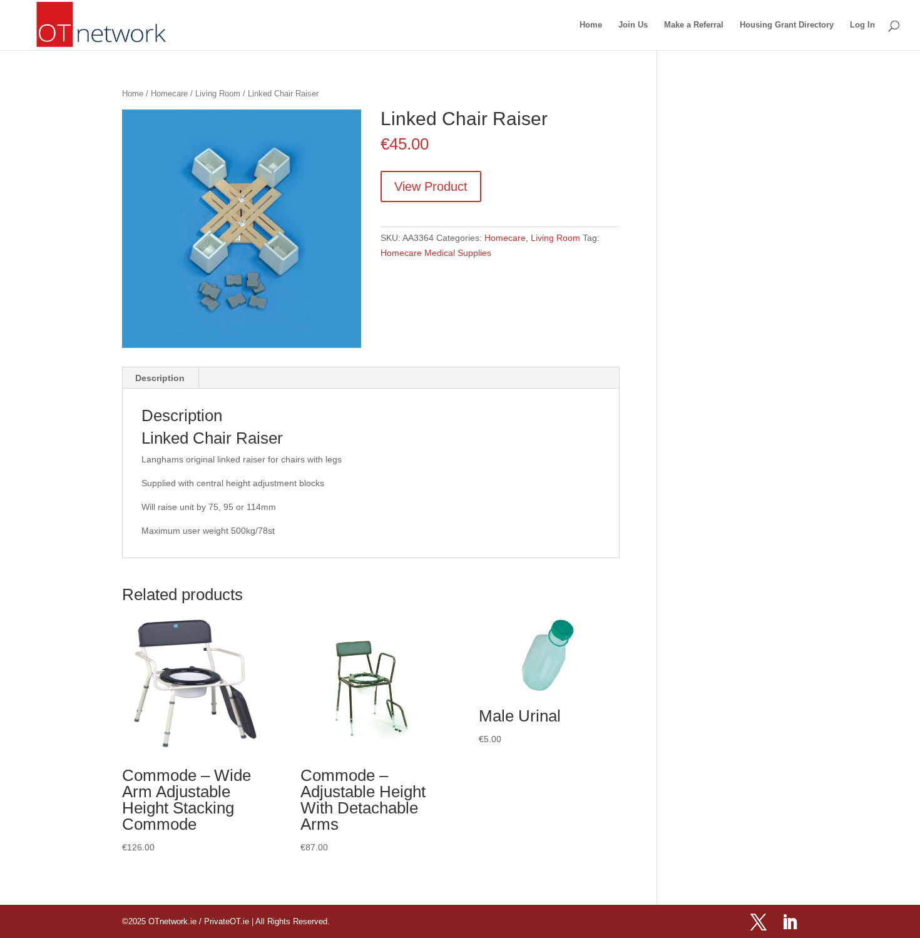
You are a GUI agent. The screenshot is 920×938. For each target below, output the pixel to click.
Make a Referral (693, 25)
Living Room (217, 93)
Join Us (633, 25)
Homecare (169, 93)
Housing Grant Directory (787, 25)
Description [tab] (160, 378)
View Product (431, 186)
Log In (862, 25)
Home (591, 25)
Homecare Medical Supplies (436, 253)
